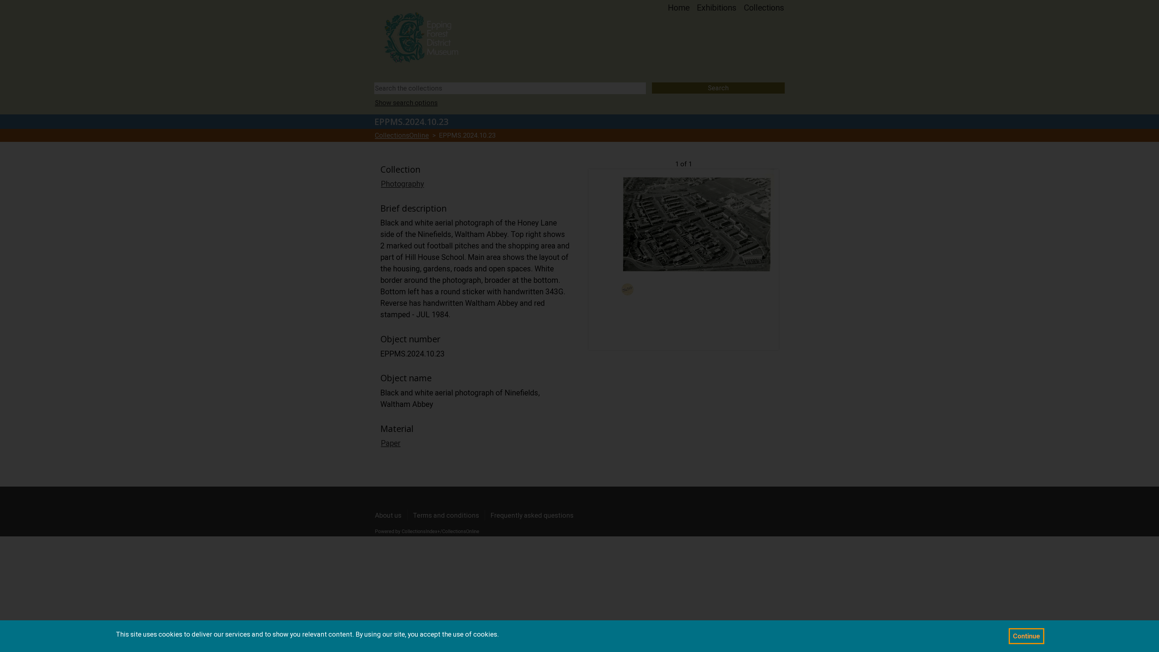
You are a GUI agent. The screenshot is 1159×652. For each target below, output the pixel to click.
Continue (1026, 636)
